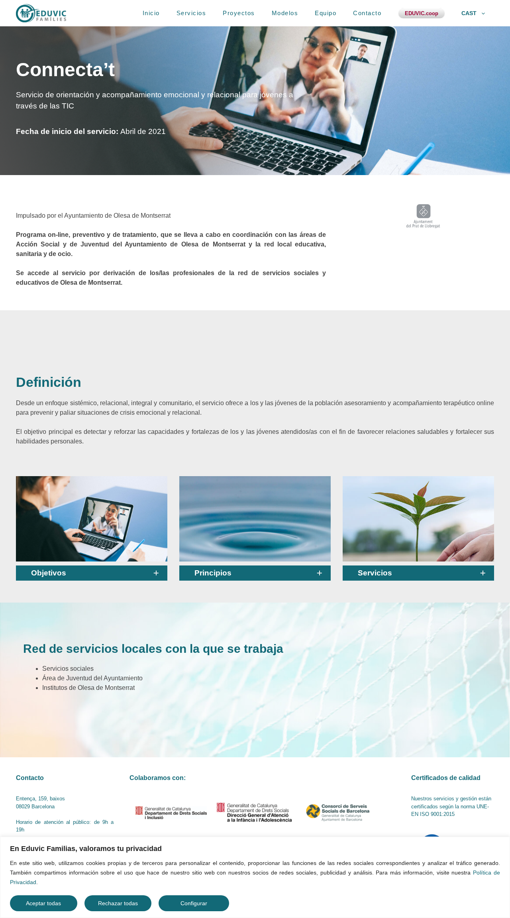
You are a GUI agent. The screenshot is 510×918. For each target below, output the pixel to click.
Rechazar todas (118, 903)
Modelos (285, 13)
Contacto (367, 13)
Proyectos (239, 13)
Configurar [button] (193, 903)
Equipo (325, 13)
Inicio (151, 13)
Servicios (191, 13)
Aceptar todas (43, 903)
